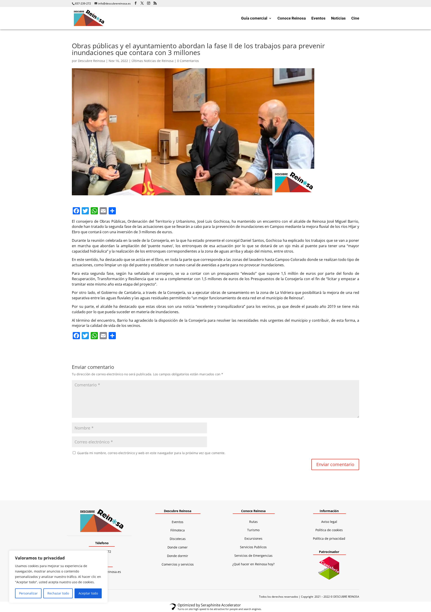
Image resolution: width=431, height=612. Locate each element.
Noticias (338, 18)
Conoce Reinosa (291, 18)
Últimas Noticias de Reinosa (153, 61)
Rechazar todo (58, 593)
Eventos (318, 18)
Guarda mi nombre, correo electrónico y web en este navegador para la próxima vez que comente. (151, 453)
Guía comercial (254, 18)
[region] (58, 576)
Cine (355, 18)
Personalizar (28, 593)
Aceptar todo (88, 593)
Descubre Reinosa (91, 61)
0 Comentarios (188, 61)
